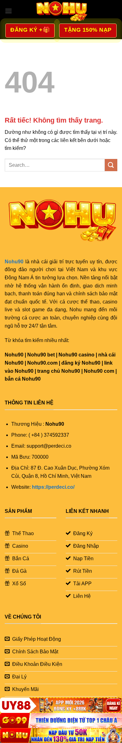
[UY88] (61, 705)
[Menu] (8, 10)
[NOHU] (61, 735)
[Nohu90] (61, 11)
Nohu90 (14, 261)
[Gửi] (111, 165)
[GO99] (61, 720)
